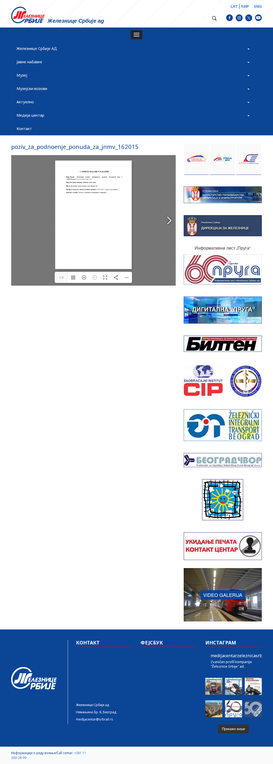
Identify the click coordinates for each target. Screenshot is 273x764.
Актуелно (25, 101)
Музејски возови (32, 88)
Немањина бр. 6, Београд (96, 712)
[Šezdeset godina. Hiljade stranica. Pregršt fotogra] (233, 708)
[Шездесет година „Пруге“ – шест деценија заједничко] (253, 708)
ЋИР (245, 6)
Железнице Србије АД (37, 48)
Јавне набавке (29, 61)
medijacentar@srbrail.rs (94, 719)
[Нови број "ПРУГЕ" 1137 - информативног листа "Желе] (233, 686)
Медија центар (30, 115)
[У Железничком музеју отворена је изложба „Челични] (253, 686)
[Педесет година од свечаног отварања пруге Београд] (213, 708)
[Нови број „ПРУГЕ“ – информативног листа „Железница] (213, 686)
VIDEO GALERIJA (222, 594)
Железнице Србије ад (92, 705)
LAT (234, 6)
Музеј (22, 75)
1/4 (61, 277)
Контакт (24, 128)
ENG (258, 6)
